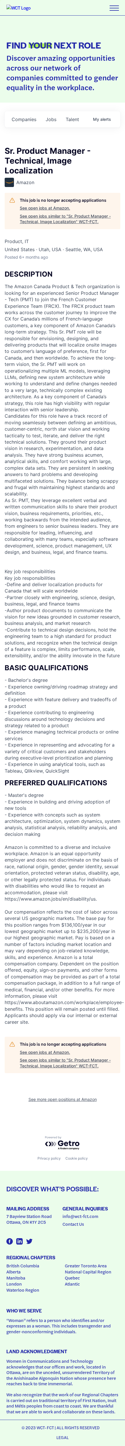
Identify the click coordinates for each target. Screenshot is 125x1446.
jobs (51, 119)
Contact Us (73, 1224)
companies (24, 119)
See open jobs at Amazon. (45, 207)
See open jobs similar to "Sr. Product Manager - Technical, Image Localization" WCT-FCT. (65, 219)
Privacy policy (49, 1158)
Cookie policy (76, 1158)
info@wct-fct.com (80, 1216)
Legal (62, 1437)
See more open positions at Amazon (62, 1099)
